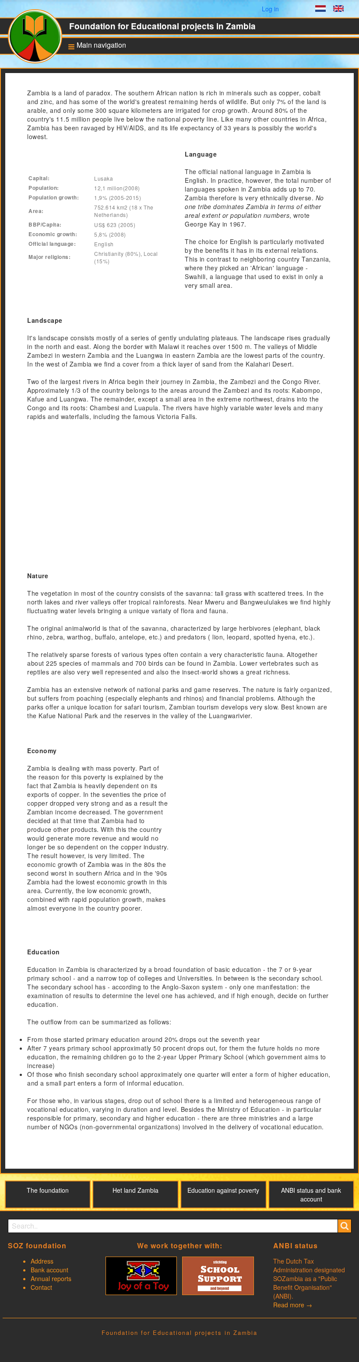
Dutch (320, 9)
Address (42, 1261)
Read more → (292, 1304)
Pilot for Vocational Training (99, 155)
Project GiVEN (94, 207)
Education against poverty (98, 104)
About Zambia (94, 88)
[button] (94, 46)
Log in (270, 8)
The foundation (48, 1190)
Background (92, 75)
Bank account (49, 1269)
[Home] (38, 39)
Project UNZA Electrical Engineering (103, 191)
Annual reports (51, 1278)
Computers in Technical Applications (103, 173)
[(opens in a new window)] (141, 1274)
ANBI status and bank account (311, 1194)
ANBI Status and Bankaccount (97, 122)
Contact (41, 1287)
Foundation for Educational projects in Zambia (162, 26)
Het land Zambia (135, 1190)
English (338, 9)
